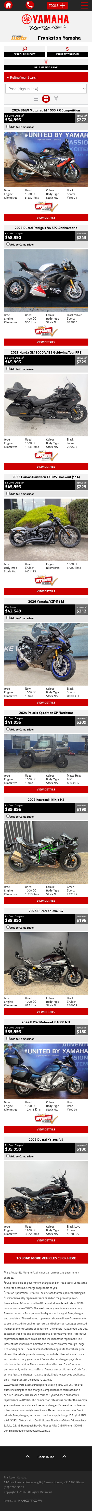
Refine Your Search (22, 77)
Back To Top (46, 1456)
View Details (46, 217)
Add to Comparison (22, 127)
